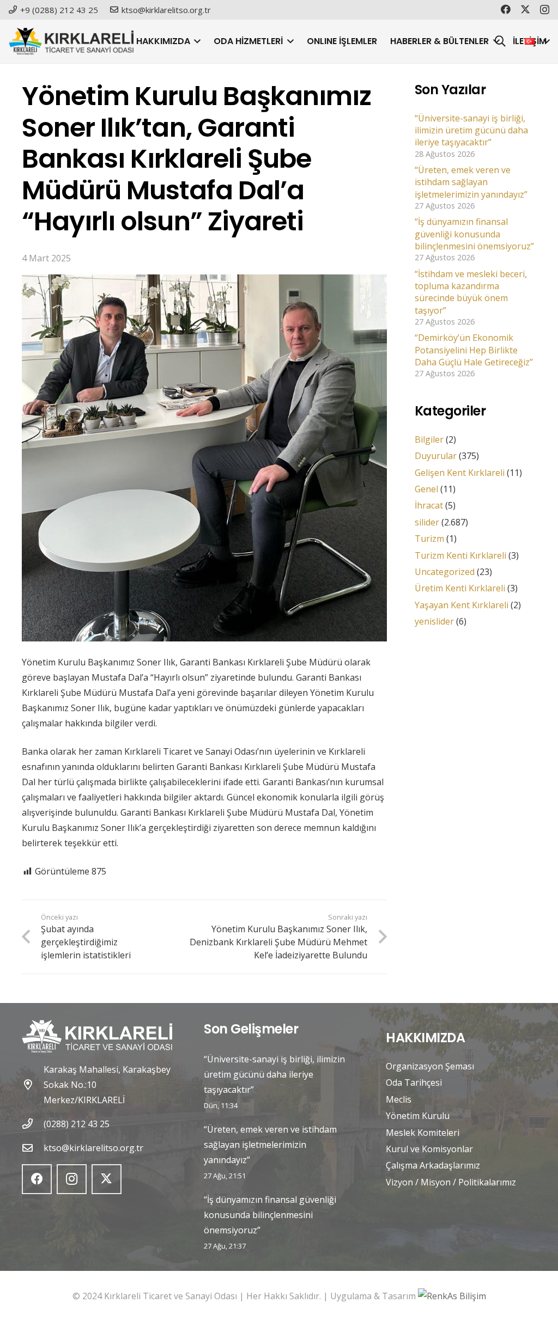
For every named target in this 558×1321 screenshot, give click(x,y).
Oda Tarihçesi (414, 1082)
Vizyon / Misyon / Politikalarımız (451, 1182)
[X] (525, 9)
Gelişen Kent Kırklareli (460, 473)
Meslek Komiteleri (422, 1133)
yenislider (434, 621)
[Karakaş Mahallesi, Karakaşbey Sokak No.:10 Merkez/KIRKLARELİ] (33, 1084)
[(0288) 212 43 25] (33, 1123)
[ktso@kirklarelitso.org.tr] (33, 1147)
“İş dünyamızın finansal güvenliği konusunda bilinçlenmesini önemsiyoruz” (474, 234)
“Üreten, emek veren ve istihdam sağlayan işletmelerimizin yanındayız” (471, 182)
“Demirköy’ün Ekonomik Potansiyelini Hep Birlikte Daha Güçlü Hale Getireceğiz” (474, 350)
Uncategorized (445, 572)
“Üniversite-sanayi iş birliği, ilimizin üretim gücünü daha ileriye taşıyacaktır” (471, 130)
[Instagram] (544, 9)
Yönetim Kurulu (418, 1116)
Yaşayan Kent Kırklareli (461, 605)
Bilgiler (429, 439)
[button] (195, 41)
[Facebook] (506, 9)
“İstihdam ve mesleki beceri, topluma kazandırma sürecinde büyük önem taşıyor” (471, 292)
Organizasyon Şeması (430, 1066)
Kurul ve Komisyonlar (429, 1149)
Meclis (398, 1099)
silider (427, 522)
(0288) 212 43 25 (77, 1124)
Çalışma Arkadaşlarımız (433, 1165)
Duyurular (436, 456)
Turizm (429, 539)
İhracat (429, 505)
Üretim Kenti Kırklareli (460, 588)
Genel (426, 489)
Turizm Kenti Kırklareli (460, 555)
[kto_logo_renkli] (71, 41)
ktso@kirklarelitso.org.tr (93, 1148)
